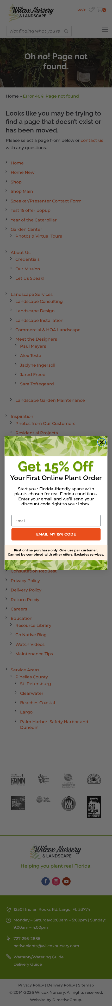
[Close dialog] (102, 442)
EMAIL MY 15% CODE (56, 534)
